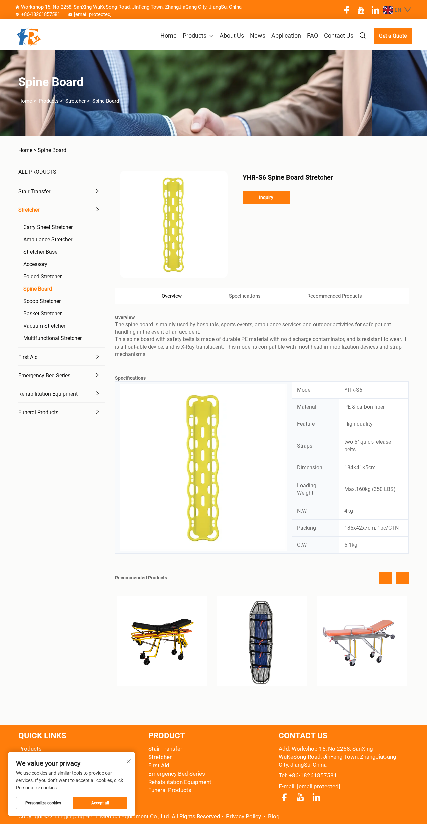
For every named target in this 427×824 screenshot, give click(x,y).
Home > (27, 150)
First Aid (28, 357)
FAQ (312, 35)
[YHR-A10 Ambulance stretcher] (162, 641)
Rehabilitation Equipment (48, 394)
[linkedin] (375, 9)
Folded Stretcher (42, 276)
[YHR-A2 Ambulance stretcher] (362, 641)
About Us (232, 35)
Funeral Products (38, 412)
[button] (385, 578)
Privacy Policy (244, 816)
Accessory (35, 264)
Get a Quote (393, 36)
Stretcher (75, 101)
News (257, 35)
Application (286, 35)
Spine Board (105, 101)
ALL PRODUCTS (37, 172)
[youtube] (361, 9)
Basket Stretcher (42, 313)
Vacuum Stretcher (44, 326)
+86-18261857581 (40, 14)
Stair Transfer (34, 191)
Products (194, 35)
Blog (274, 816)
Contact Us (338, 35)
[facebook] (346, 9)
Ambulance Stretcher (47, 239)
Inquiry (266, 197)
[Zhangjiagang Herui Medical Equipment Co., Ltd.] (44, 36)
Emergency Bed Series (44, 375)
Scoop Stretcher (42, 301)
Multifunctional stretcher (52, 338)
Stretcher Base (40, 252)
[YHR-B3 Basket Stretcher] (262, 641)
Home (168, 35)
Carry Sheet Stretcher (48, 227)
